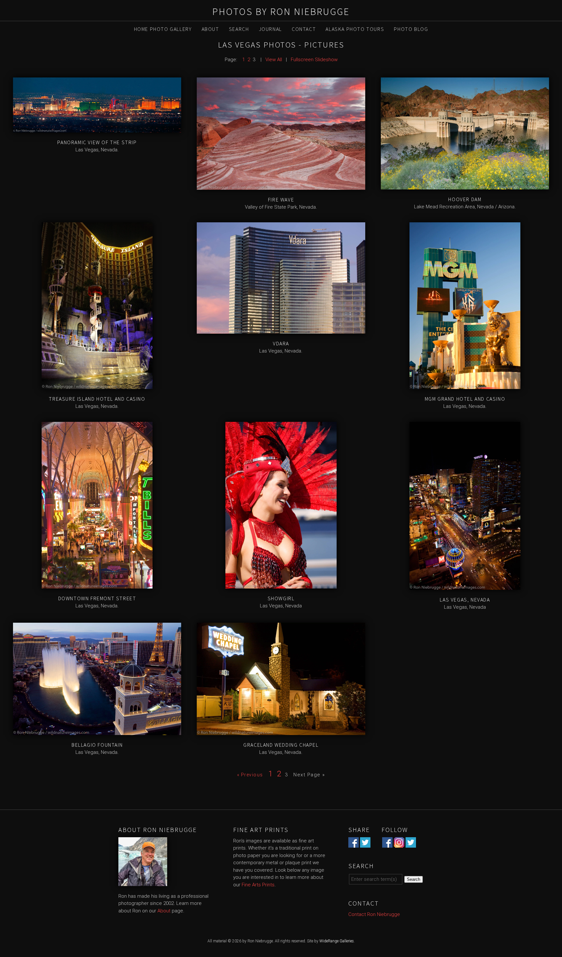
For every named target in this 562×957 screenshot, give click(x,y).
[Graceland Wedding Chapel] (281, 731)
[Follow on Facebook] (387, 844)
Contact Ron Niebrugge (374, 914)
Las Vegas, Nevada (465, 599)
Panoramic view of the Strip (97, 142)
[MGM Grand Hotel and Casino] (464, 385)
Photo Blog (411, 29)
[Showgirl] (280, 585)
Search (239, 29)
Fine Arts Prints (258, 885)
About (210, 29)
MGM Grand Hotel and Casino (465, 398)
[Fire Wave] (281, 186)
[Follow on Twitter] (411, 844)
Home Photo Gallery (163, 29)
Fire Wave (281, 199)
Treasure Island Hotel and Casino (97, 398)
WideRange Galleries (336, 941)
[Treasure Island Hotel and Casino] (97, 385)
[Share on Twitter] (365, 844)
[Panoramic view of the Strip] (97, 129)
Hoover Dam (464, 199)
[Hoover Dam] (465, 186)
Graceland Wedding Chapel (280, 745)
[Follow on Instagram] (399, 844)
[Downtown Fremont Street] (97, 585)
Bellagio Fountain (97, 745)
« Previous (250, 774)
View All (273, 59)
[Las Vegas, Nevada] (464, 586)
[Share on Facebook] (353, 844)
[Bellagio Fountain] (97, 731)
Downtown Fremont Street (97, 598)
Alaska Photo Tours (355, 29)
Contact (304, 29)
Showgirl (281, 598)
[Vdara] (281, 330)
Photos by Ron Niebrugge (281, 11)
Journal (270, 29)
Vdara (281, 343)
